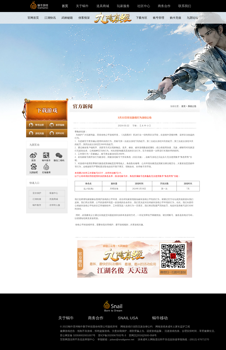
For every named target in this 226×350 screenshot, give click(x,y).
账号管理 (158, 17)
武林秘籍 (67, 17)
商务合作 (164, 6)
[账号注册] (36, 125)
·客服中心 (53, 193)
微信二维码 (59, 160)
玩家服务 (123, 6)
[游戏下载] (47, 110)
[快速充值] (36, 133)
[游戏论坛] (57, 133)
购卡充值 (175, 17)
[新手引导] (57, 125)
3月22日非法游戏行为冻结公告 (135, 117)
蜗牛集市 (46, 160)
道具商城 (102, 6)
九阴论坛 (192, 17)
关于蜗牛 (82, 6)
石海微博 (46, 172)
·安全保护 (36, 193)
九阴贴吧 (33, 172)
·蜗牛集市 (36, 205)
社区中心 (143, 6)
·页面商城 (53, 199)
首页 (65, 6)
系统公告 (192, 106)
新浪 (33, 160)
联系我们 (184, 6)
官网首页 (33, 17)
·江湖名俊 (36, 199)
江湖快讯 (50, 17)
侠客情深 (84, 17)
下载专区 (141, 17)
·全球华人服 (54, 205)
